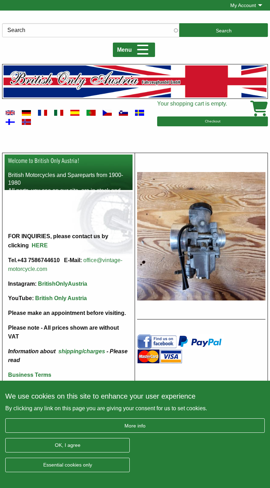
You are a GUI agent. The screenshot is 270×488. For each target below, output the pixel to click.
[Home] (135, 81)
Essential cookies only (67, 465)
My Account (243, 5)
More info (135, 426)
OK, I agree (68, 445)
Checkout (212, 121)
